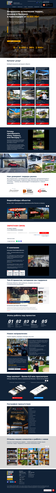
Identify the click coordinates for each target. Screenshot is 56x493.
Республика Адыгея (32, 429)
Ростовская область (32, 423)
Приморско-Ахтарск (32, 422)
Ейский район (31, 416)
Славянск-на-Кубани (32, 425)
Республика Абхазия (32, 432)
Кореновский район (32, 418)
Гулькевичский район (32, 415)
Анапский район (31, 408)
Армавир (30, 409)
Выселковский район (32, 412)
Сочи (30, 426)
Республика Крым (31, 419)
